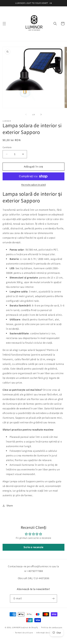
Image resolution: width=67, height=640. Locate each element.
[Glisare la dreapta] (41, 114)
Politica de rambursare (51, 627)
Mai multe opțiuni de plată (33, 184)
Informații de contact (45, 632)
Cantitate (7, 147)
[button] (4, 23)
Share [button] (10, 505)
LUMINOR (16, 627)
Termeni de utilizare (24, 632)
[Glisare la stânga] (26, 114)
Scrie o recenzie (33, 547)
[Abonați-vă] (53, 598)
